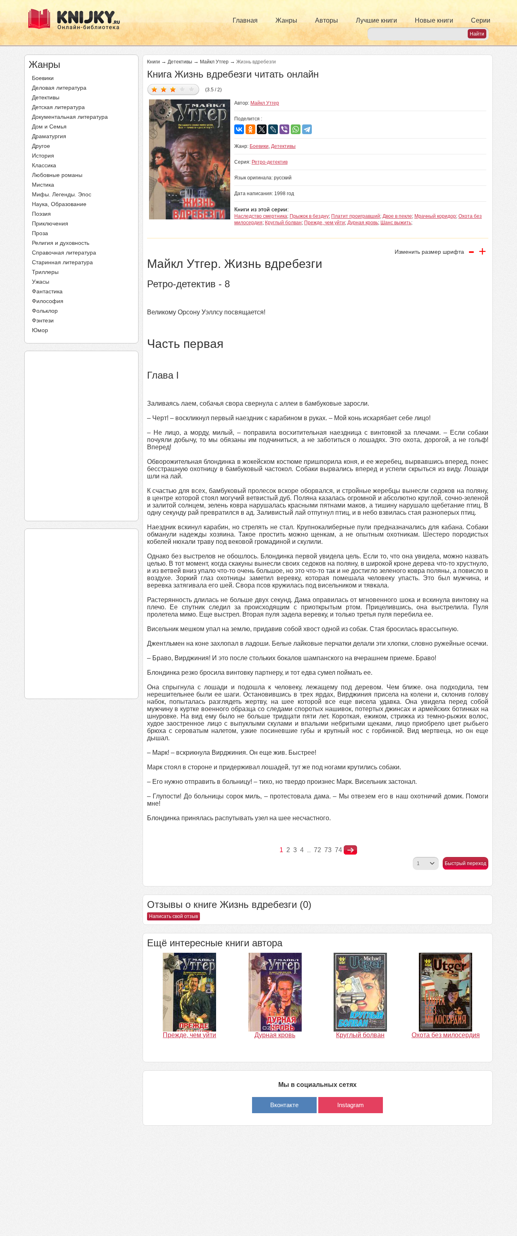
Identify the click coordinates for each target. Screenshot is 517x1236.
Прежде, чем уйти (324, 222)
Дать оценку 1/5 (154, 89)
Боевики (43, 78)
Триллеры (45, 272)
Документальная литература (70, 117)
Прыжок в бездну (309, 216)
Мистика (43, 184)
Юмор (40, 330)
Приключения (50, 223)
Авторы (326, 20)
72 (317, 849)
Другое (41, 146)
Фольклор (45, 310)
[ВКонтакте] (239, 129)
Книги (153, 62)
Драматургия (49, 136)
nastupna (350, 850)
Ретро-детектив (270, 162)
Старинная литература (62, 262)
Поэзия (41, 214)
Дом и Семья (49, 126)
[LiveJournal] (273, 129)
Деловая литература (59, 87)
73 (328, 849)
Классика (44, 165)
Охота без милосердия (446, 1035)
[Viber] (284, 129)
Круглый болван (283, 222)
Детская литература (58, 107)
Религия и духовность (60, 243)
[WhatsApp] (296, 129)
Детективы (45, 97)
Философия (47, 301)
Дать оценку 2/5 (163, 89)
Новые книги (434, 20)
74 (338, 849)
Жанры (286, 20)
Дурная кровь (362, 222)
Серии (480, 20)
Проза (40, 233)
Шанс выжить (395, 222)
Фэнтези (43, 320)
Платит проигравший (355, 216)
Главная (245, 20)
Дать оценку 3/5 (173, 89)
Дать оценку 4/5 (182, 89)
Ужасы (40, 281)
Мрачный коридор (435, 216)
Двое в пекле (397, 216)
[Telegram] (307, 129)
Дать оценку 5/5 (191, 89)
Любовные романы (57, 175)
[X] (262, 129)
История (43, 155)
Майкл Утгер (214, 62)
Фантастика (47, 291)
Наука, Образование (59, 204)
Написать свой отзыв (173, 916)
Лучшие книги (376, 20)
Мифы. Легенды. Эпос (61, 194)
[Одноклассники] (250, 129)
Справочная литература (64, 252)
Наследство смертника (260, 216)
